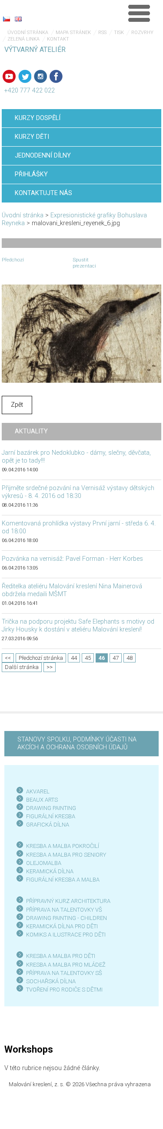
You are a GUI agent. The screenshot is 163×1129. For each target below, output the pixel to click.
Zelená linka (23, 39)
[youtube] (9, 76)
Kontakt (58, 39)
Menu (139, 13)
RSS (102, 32)
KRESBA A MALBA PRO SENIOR (64, 854)
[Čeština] (6, 18)
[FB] (56, 76)
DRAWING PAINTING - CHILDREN (66, 918)
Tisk (119, 32)
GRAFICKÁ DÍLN (46, 824)
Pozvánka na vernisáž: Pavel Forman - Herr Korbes (72, 559)
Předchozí (13, 260)
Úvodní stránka (27, 32)
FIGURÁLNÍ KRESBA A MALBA (63, 879)
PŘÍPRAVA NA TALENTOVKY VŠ (64, 909)
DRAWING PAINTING (51, 808)
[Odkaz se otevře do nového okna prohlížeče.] (82, 333)
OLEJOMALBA (43, 863)
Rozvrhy (142, 32)
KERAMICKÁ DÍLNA (49, 871)
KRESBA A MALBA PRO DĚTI (60, 956)
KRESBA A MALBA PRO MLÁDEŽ (66, 964)
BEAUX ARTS (42, 799)
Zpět (17, 404)
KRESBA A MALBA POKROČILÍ (62, 846)
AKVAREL (38, 791)
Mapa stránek (73, 32)
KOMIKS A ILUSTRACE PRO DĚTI (66, 934)
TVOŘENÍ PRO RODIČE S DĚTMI (64, 989)
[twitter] (24, 76)
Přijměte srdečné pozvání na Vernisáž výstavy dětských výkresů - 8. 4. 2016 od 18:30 (78, 492)
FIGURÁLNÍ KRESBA (50, 816)
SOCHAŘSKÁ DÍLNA (51, 981)
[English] (18, 18)
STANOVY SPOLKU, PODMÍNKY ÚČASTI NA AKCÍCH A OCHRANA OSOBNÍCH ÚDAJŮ (76, 743)
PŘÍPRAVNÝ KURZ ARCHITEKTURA (68, 901)
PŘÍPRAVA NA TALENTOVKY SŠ (64, 973)
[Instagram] (40, 76)
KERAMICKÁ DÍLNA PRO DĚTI (62, 926)
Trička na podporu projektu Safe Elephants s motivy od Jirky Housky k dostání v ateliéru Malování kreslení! (78, 625)
